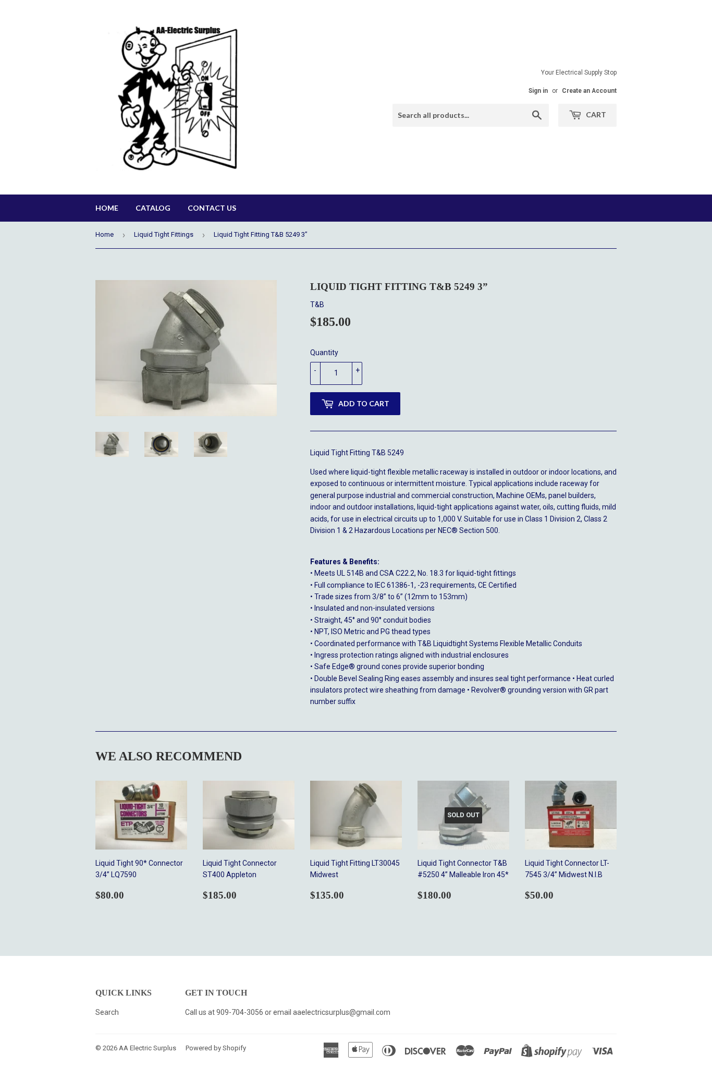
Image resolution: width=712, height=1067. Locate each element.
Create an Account (589, 90)
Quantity (324, 352)
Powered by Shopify (216, 1048)
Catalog (153, 207)
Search (107, 1012)
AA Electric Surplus (147, 1048)
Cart (595, 114)
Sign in (538, 90)
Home (106, 207)
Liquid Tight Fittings (163, 234)
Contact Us (212, 207)
